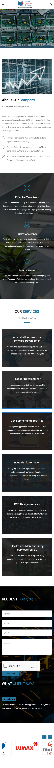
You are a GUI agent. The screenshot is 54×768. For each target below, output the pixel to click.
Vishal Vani (9, 699)
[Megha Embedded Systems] (25, 5)
